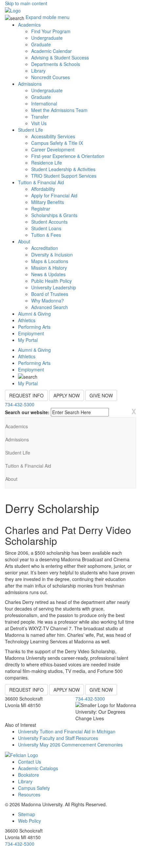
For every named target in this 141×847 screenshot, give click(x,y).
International (44, 103)
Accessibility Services (53, 136)
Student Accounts (49, 221)
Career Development (52, 149)
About (24, 241)
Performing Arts (34, 326)
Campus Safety (34, 788)
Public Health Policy (51, 281)
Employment (31, 333)
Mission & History (49, 267)
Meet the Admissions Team (59, 110)
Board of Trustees (49, 294)
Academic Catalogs (38, 768)
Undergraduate (47, 37)
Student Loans (46, 228)
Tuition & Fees (46, 235)
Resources (29, 794)
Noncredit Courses (50, 77)
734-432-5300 (19, 404)
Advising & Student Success (60, 57)
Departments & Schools (55, 64)
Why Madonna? (47, 300)
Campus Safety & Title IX (57, 143)
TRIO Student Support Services (63, 175)
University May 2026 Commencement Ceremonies (70, 744)
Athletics (26, 320)
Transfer (40, 116)
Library (38, 70)
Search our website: (27, 412)
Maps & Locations (49, 261)
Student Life (30, 129)
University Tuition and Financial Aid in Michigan (66, 731)
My (28, 340)
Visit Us (39, 123)
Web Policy (29, 820)
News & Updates (48, 274)
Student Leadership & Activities (63, 169)
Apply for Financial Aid (54, 195)
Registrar (40, 208)
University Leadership (53, 287)
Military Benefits (47, 202)
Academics (29, 24)
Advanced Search (49, 307)
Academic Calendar (51, 51)
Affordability (43, 189)
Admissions (30, 83)
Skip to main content (26, 3)
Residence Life (46, 162)
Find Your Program (50, 31)
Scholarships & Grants (54, 215)
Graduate (41, 44)
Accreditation (44, 248)
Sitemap (26, 814)
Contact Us (29, 761)
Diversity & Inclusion (52, 254)
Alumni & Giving (34, 313)
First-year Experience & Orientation (67, 156)
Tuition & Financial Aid (41, 182)
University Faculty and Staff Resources (58, 738)
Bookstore (28, 774)
